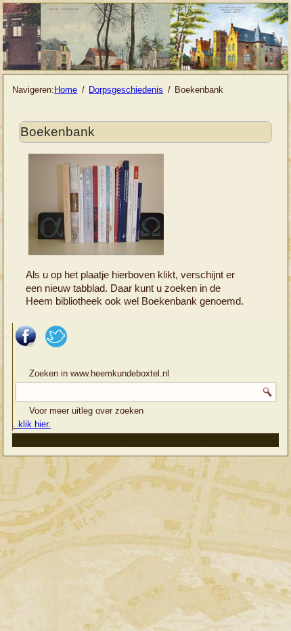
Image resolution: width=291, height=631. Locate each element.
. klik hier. (32, 424)
